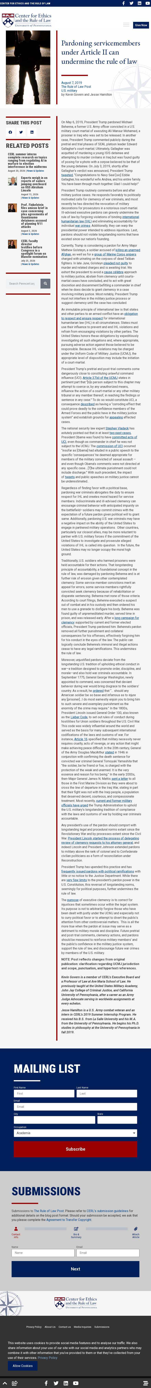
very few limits (76, 880)
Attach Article (135, 1236)
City (16, 1114)
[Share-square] (15, 1383)
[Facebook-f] (123, 3)
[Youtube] (147, 3)
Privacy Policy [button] (47, 1358)
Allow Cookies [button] (23, 1366)
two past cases (120, 433)
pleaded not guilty (116, 263)
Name (15, 1247)
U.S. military (69, 91)
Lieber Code (79, 717)
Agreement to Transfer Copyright (68, 1220)
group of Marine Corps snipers (115, 254)
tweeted (67, 175)
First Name (20, 1087)
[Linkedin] (139, 3)
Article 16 (80, 739)
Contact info (16, 1236)
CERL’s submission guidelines (107, 1211)
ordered (98, 691)
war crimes (82, 226)
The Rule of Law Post (76, 87)
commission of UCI (110, 446)
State (100, 1114)
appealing (116, 417)
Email (17, 1100)
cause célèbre (113, 272)
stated (109, 752)
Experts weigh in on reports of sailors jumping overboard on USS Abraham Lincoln (34, 184)
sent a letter (119, 779)
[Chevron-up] (5, 1383)
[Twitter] (131, 3)
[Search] (45, 284)
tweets (70, 477)
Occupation (20, 1127)
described (88, 404)
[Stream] (146, 1383)
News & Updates (35, 170)
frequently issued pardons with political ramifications (97, 871)
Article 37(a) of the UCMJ (100, 378)
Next (75, 1269)
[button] (10, 132)
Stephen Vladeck (117, 428)
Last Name (82, 1087)
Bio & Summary (76, 1236)
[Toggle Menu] (126, 25)
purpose (73, 900)
